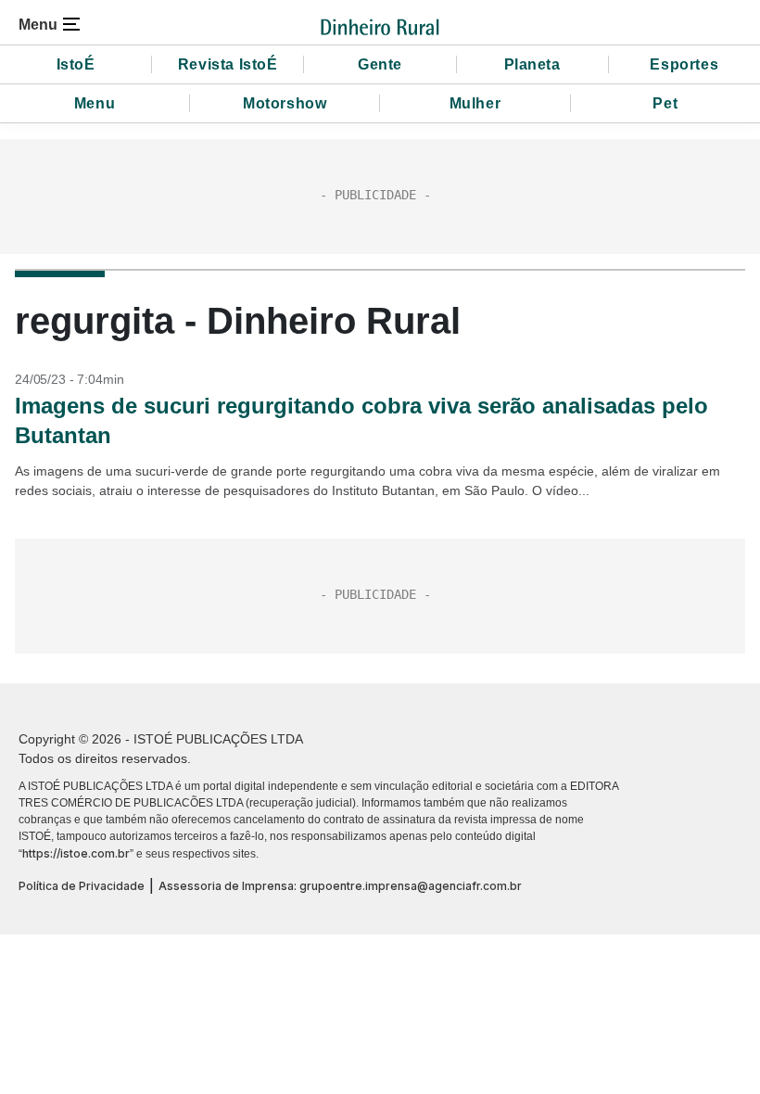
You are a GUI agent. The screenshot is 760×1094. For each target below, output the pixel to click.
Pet (665, 103)
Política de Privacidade (82, 886)
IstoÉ (76, 64)
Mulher (475, 103)
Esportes (684, 64)
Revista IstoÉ (228, 64)
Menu (94, 103)
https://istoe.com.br (76, 853)
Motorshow (284, 103)
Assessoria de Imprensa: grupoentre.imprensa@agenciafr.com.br (340, 886)
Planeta (532, 64)
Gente (380, 64)
